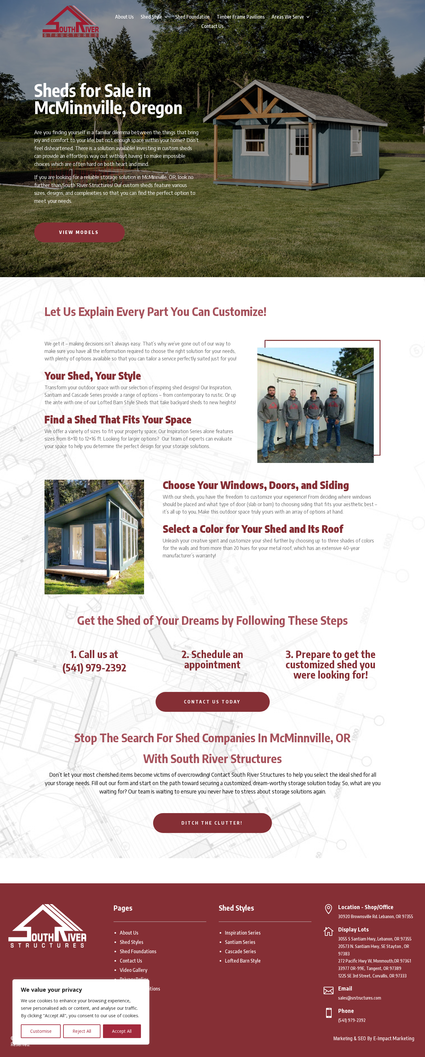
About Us (124, 17)
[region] (80, 1012)
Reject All (81, 1031)
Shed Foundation (192, 17)
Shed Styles (131, 942)
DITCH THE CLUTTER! (212, 823)
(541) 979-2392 (94, 667)
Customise (41, 1031)
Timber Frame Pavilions (241, 17)
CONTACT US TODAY (212, 701)
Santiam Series (240, 942)
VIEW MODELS (79, 232)
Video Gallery (133, 970)
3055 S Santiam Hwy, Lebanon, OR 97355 (375, 938)
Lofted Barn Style (243, 961)
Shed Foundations (138, 951)
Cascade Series (240, 951)
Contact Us (212, 26)
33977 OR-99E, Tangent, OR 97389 (369, 968)
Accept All (122, 1031)
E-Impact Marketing (393, 1038)
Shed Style (151, 17)
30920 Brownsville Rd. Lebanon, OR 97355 (375, 916)
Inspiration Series (243, 933)
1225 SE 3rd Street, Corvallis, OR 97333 (372, 975)
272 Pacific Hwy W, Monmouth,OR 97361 (374, 960)
